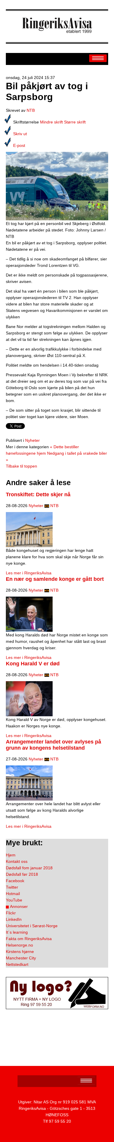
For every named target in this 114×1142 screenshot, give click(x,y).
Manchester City (21, 958)
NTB (31, 110)
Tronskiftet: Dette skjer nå (38, 494)
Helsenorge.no (19, 945)
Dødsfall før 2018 (22, 874)
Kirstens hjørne (20, 951)
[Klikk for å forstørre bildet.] (57, 185)
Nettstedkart (17, 964)
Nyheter (32, 440)
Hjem (10, 855)
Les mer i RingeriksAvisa (28, 573)
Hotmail (13, 893)
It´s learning (17, 932)
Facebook (15, 880)
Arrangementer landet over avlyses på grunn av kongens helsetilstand (53, 745)
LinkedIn (14, 919)
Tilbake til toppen (21, 466)
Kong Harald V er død (33, 664)
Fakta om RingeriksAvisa (29, 938)
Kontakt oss (16, 861)
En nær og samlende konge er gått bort (55, 579)
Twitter (12, 887)
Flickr (11, 913)
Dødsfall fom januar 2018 (29, 867)
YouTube (14, 900)
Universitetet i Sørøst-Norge (32, 925)
